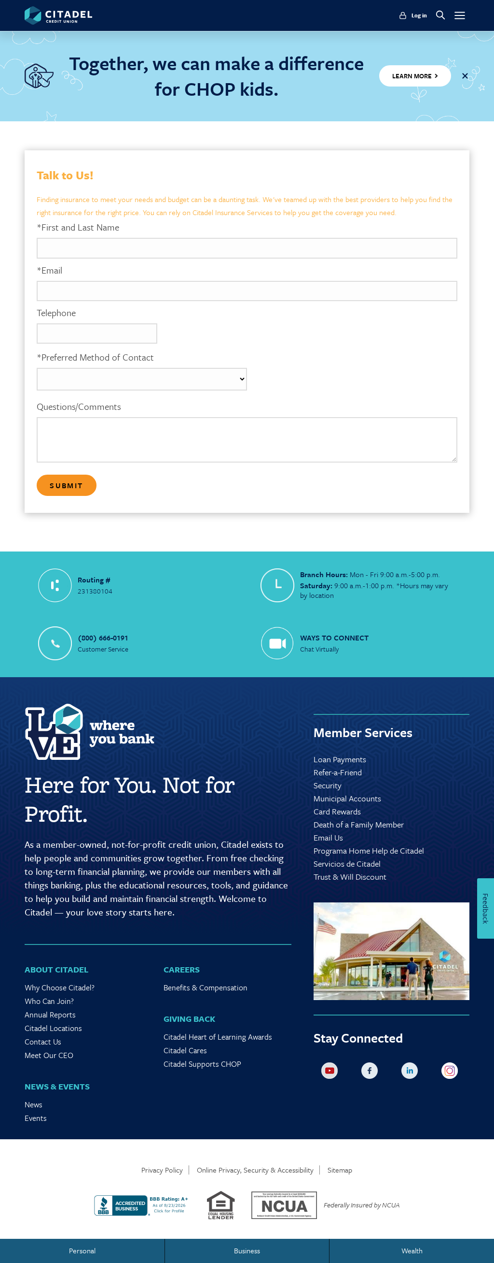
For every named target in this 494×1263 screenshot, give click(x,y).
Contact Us (43, 1041)
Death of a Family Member (359, 824)
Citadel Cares (185, 1050)
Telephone (56, 313)
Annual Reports (50, 1014)
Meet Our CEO (49, 1055)
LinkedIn (411, 1072)
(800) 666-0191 (103, 637)
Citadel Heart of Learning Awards (218, 1037)
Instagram (451, 1072)
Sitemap (340, 1170)
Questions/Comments (79, 406)
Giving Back (189, 1019)
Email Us (328, 837)
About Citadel (56, 969)
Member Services (363, 732)
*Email (49, 270)
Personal (82, 1250)
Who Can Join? (49, 1001)
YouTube (331, 1072)
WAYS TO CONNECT (334, 637)
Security (328, 785)
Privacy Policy (162, 1170)
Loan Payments (340, 759)
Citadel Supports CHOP (202, 1064)
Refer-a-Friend (338, 772)
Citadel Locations (53, 1028)
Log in (419, 15)
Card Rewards (337, 811)
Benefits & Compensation (205, 987)
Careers (182, 969)
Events (36, 1118)
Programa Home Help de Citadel (369, 850)
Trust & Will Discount (350, 877)
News (33, 1104)
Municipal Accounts (347, 798)
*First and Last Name (78, 227)
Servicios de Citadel (347, 863)
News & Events (57, 1086)
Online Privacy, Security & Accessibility (255, 1170)
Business (247, 1250)
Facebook (371, 1072)
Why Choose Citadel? (60, 987)
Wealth (412, 1250)
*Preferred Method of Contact (95, 357)
